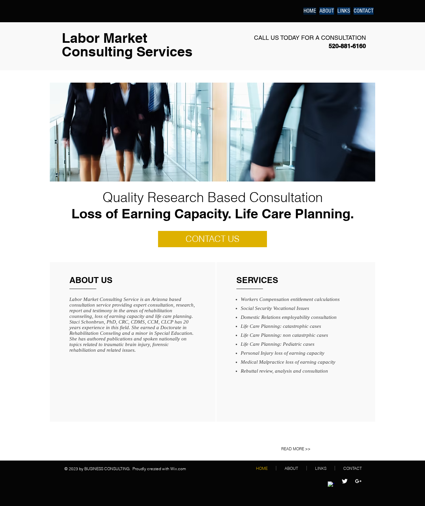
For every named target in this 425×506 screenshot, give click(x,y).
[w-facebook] (331, 484)
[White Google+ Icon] (358, 481)
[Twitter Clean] (344, 481)
